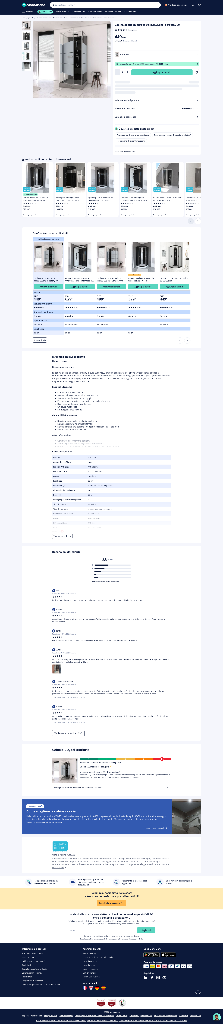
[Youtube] (164, 978)
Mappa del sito (50, 1015)
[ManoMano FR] (85, 988)
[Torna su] (198, 991)
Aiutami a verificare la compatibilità (133, 135)
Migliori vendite (89, 973)
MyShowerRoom (130, 151)
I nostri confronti (90, 961)
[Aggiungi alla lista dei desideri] (196, 72)
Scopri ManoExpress (91, 977)
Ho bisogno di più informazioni (131, 141)
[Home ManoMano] (34, 5)
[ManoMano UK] (91, 988)
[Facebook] (152, 978)
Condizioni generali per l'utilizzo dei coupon (41, 984)
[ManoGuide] (217, 1017)
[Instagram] (158, 978)
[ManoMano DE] (97, 988)
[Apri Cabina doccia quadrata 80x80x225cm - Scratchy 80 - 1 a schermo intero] (72, 59)
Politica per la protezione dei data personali (94, 1015)
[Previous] (180, 340)
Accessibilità (195, 1015)
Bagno (34, 18)
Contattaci (26, 965)
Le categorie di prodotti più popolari (98, 957)
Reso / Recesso (28, 957)
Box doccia (74, 18)
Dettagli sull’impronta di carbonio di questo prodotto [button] (78, 787)
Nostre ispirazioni (90, 969)
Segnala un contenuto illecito (34, 969)
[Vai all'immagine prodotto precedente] (38, 60)
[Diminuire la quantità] (117, 72)
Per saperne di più (136, 939)
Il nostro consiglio (90, 953)
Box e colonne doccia (60, 18)
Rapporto (183, 1015)
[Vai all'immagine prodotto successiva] (105, 60)
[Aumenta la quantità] (127, 72)
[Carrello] (199, 5)
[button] (63, 485)
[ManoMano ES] (103, 988)
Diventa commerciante (32, 973)
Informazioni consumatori (165, 1015)
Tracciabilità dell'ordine (32, 953)
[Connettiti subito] (193, 5)
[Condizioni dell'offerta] (197, 64)
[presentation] (167, 787)
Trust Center (121, 1015)
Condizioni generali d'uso (141, 1015)
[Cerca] (53, 5)
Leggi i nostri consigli (155, 828)
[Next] (187, 340)
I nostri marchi (89, 965)
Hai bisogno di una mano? (33, 961)
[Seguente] (198, 221)
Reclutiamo (27, 977)
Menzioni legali (66, 1015)
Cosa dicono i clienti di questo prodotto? (172, 135)
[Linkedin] (145, 978)
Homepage (26, 18)
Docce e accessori (44, 18)
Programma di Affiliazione (33, 980)
